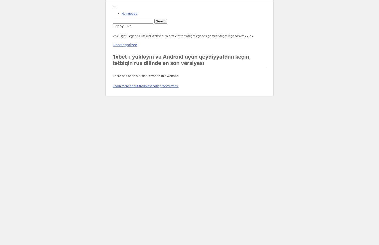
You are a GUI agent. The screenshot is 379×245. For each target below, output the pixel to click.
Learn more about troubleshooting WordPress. (146, 86)
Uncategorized (125, 45)
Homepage (129, 13)
